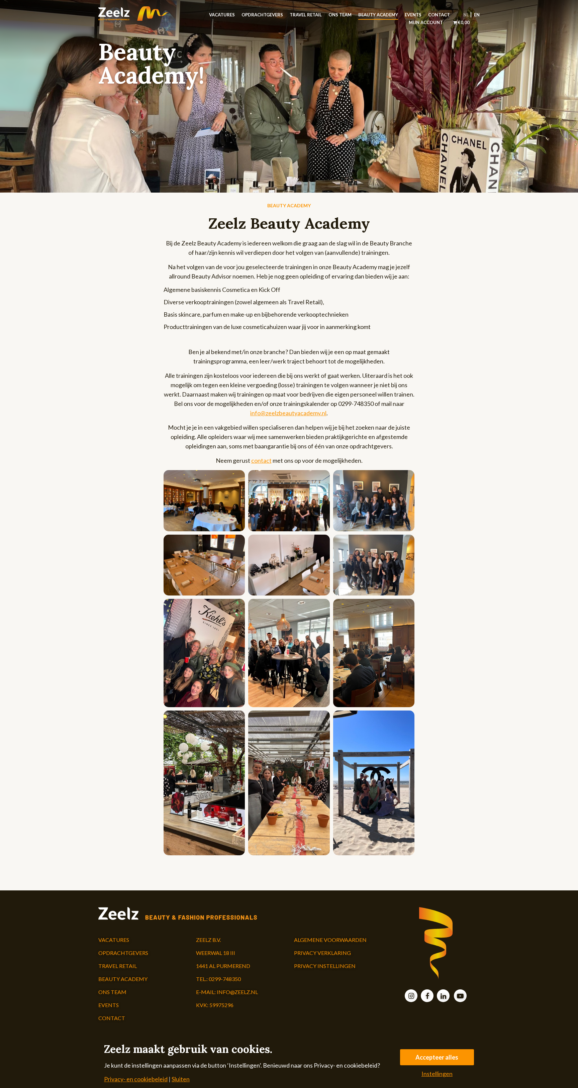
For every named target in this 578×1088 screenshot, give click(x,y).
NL (466, 14)
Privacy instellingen (325, 966)
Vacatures (222, 14)
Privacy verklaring (322, 953)
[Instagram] (411, 996)
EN (477, 14)
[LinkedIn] (443, 996)
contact (261, 460)
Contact (439, 14)
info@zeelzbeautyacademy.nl (288, 413)
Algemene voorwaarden (330, 940)
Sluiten (181, 1079)
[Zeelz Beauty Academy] (142, 13)
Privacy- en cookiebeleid (136, 1079)
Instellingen (437, 1074)
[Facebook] (427, 996)
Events (413, 14)
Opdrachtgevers (262, 14)
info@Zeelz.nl (237, 992)
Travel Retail (306, 14)
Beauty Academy (378, 14)
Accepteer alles (436, 1057)
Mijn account (426, 22)
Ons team (340, 14)
